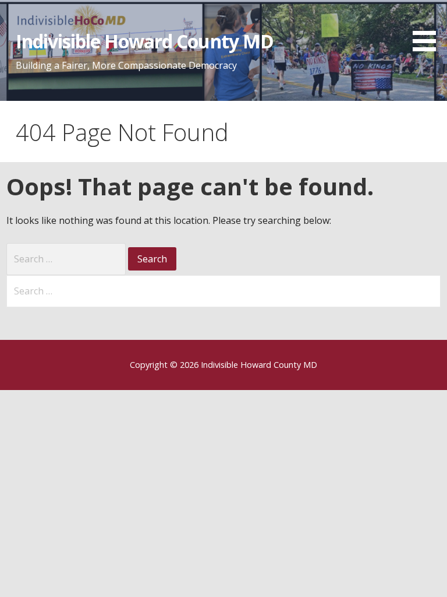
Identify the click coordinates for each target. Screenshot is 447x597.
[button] (428, 27)
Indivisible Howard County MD (145, 41)
